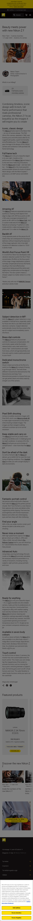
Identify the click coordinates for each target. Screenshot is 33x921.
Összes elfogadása (16, 918)
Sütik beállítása (16, 908)
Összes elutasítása (16, 913)
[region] (16, 900)
